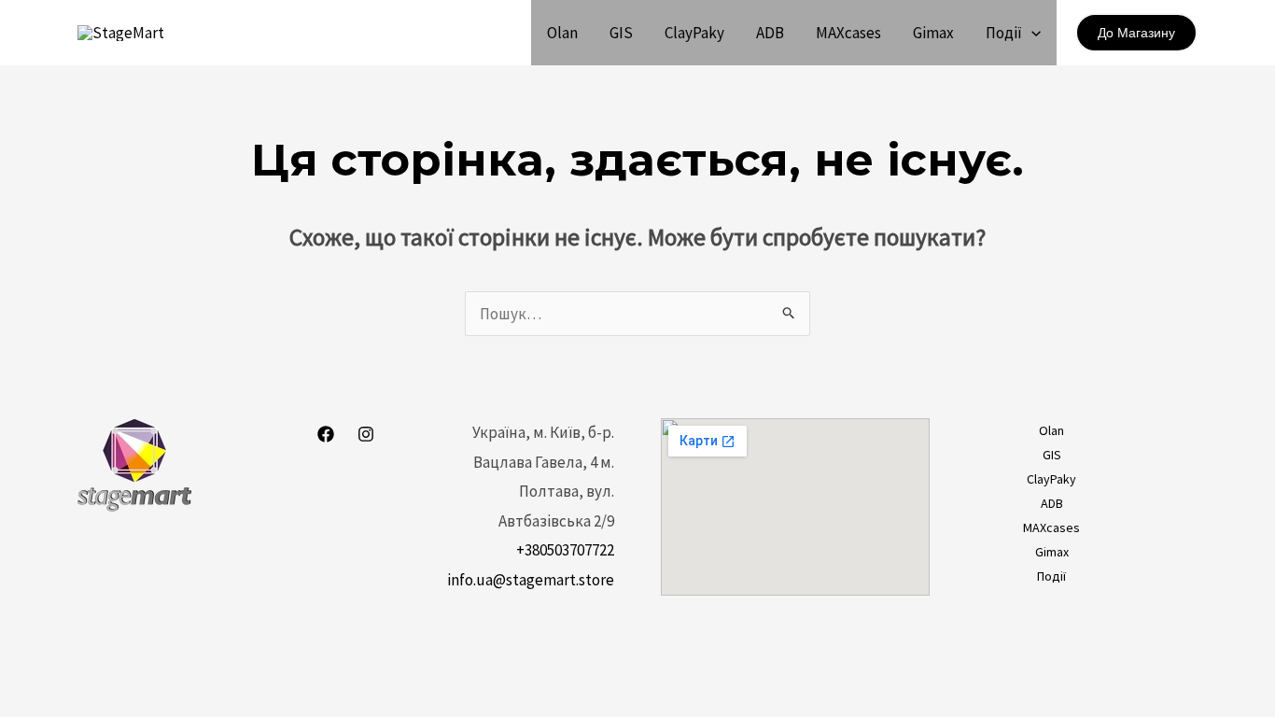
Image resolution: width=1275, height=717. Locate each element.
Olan (562, 32)
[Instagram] (365, 434)
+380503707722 (565, 550)
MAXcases (848, 32)
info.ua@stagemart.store (530, 579)
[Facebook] (325, 434)
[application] (1031, 32)
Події (1004, 32)
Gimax (933, 32)
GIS (621, 32)
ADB (770, 32)
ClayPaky (694, 32)
